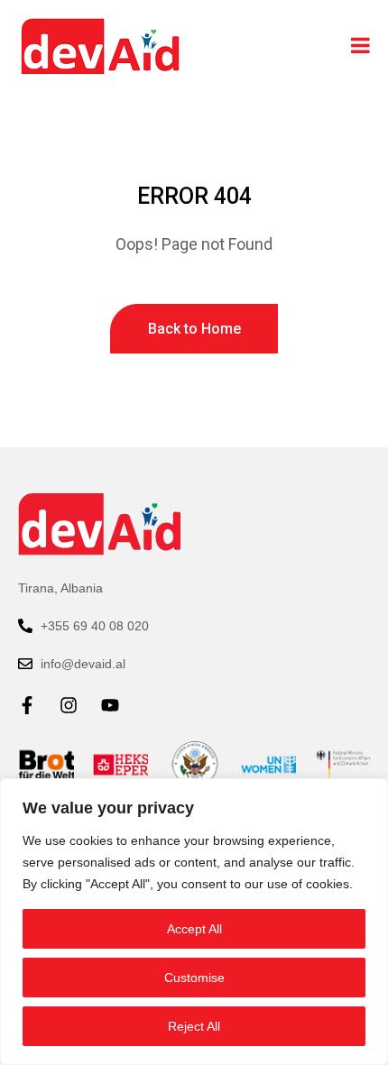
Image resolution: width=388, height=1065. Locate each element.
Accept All (194, 929)
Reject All (194, 1026)
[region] (194, 921)
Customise (194, 977)
